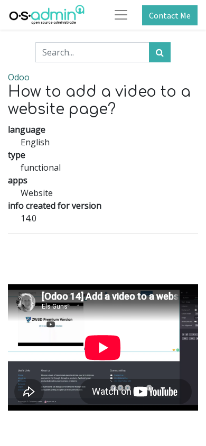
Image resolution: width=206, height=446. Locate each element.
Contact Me (170, 15)
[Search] (160, 52)
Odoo (19, 77)
